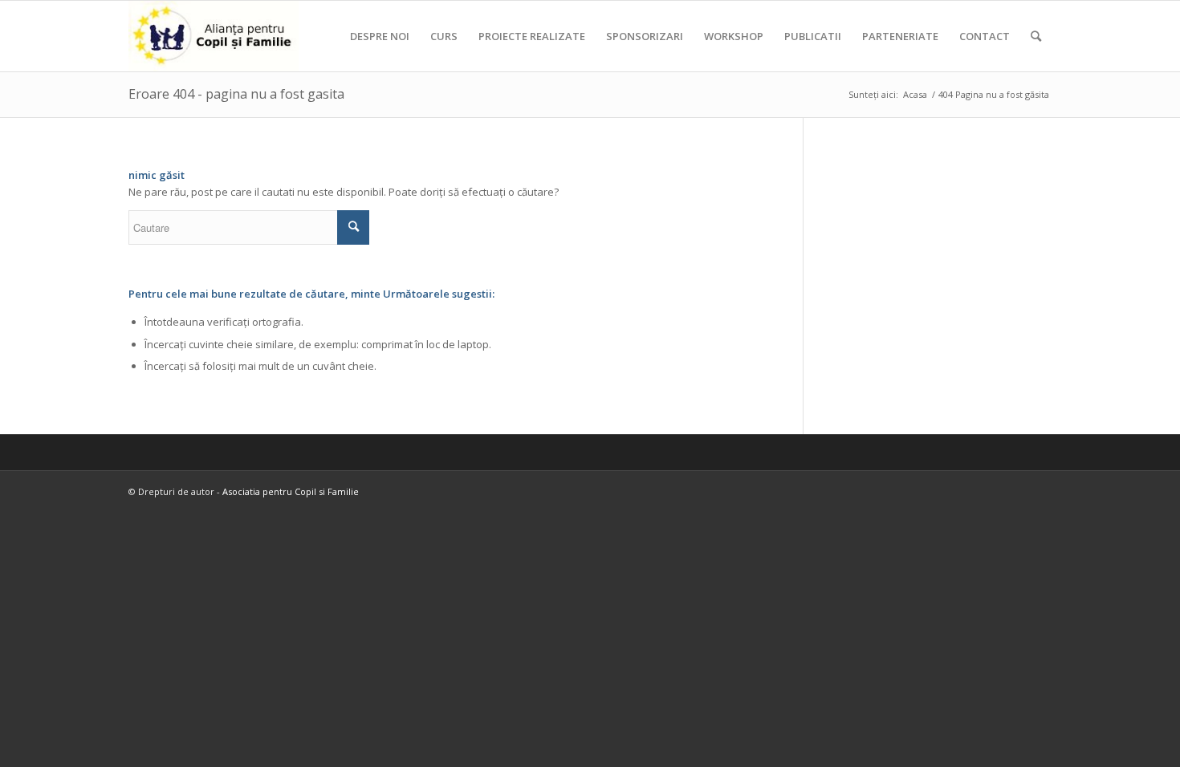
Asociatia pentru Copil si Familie (290, 491)
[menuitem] (380, 36)
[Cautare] (1036, 36)
